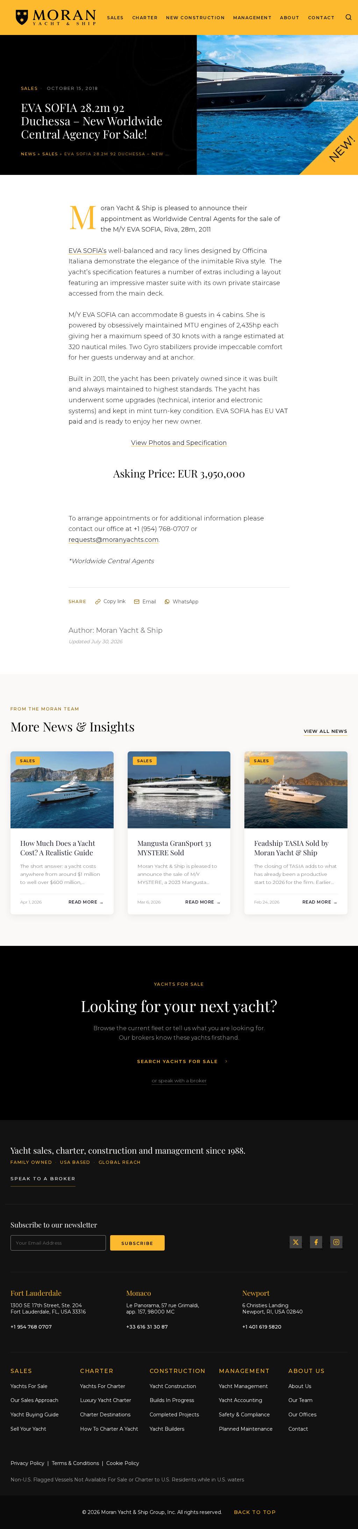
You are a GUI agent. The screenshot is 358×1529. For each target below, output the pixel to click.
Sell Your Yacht (28, 1429)
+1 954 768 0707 (31, 1327)
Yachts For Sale (29, 1386)
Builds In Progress (172, 1400)
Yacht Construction (173, 1386)
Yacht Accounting (240, 1400)
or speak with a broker (179, 1080)
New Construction (195, 17)
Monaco (138, 1292)
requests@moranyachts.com (114, 540)
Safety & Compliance (244, 1414)
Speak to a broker (43, 1178)
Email (149, 602)
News (28, 153)
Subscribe (137, 1243)
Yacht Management (243, 1386)
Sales (115, 17)
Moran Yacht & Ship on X (295, 1242)
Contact (321, 17)
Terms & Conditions (75, 1463)
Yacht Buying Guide (34, 1414)
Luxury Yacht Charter (105, 1400)
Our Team (300, 1400)
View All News (326, 731)
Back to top (255, 1512)
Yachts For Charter (102, 1386)
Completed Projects (174, 1414)
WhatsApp (186, 602)
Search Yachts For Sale (177, 1061)
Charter (145, 17)
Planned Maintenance (246, 1429)
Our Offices (302, 1414)
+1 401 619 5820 (261, 1327)
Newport (256, 1292)
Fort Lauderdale (36, 1292)
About (290, 17)
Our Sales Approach (34, 1400)
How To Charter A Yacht (109, 1429)
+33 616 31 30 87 (147, 1327)
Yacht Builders (167, 1429)
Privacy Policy (27, 1463)
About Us (299, 1386)
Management (252, 17)
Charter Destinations (105, 1414)
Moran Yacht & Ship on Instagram (336, 1242)
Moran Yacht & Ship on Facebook (316, 1242)
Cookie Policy (122, 1463)
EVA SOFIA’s (88, 251)
